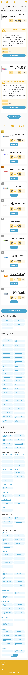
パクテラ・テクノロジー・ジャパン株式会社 (17, 292)
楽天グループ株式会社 (17, 169)
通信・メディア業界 (7, 440)
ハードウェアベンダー (7, 484)
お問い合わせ (4, 669)
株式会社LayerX (15, 152)
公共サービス (18, 440)
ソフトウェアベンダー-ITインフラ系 (10, 469)
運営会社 (3, 662)
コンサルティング (6, 492)
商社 (7, 448)
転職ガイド (3, 664)
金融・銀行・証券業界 (7, 436)
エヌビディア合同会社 (17, 238)
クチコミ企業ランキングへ (14, 311)
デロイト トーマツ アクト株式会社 (17, 15)
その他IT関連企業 (6, 500)
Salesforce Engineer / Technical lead (13, 82)
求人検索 (8, 6)
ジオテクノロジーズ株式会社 (17, 134)
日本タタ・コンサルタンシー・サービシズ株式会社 (17, 67)
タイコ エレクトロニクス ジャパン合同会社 (17, 274)
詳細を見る (13, 655)
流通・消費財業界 (7, 444)
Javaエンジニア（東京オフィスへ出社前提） (13, 30)
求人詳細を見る (13, 55)
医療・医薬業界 (19, 444)
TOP (2, 6)
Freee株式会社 (15, 221)
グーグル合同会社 (16, 186)
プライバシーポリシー (6, 668)
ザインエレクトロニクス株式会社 (17, 255)
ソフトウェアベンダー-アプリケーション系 (12, 454)
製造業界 (19, 435)
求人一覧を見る (13, 116)
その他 (19, 448)
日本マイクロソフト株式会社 (17, 203)
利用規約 (3, 666)
